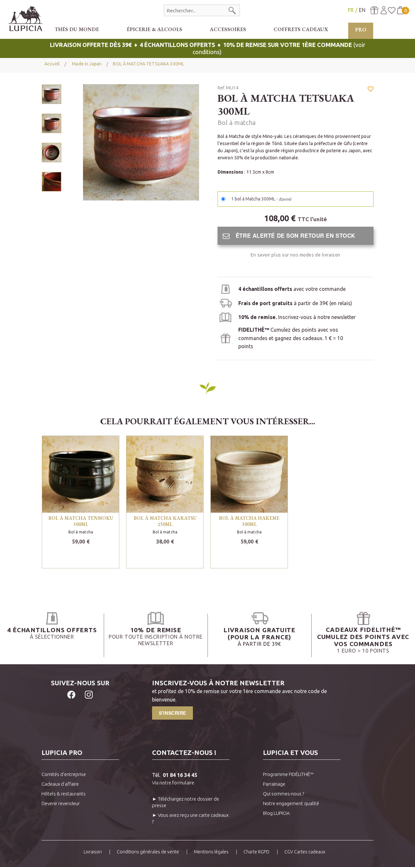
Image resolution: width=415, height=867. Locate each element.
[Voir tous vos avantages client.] (52, 618)
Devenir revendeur (61, 803)
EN (362, 10)
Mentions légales (211, 851)
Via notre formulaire (173, 782)
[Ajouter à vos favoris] (371, 92)
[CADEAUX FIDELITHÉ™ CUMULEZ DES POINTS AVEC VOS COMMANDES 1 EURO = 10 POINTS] (363, 618)
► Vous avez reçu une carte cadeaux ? (190, 818)
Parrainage (274, 784)
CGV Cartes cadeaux (304, 851)
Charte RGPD (256, 851)
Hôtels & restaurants (64, 793)
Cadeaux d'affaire (60, 784)
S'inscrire (172, 713)
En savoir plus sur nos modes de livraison (295, 254)
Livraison (93, 851)
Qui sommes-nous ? (283, 793)
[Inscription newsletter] (225, 317)
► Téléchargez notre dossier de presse (185, 802)
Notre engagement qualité (291, 803)
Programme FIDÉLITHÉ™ (288, 774)
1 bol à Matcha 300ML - (261, 198)
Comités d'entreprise (64, 774)
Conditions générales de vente (148, 851)
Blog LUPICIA (276, 813)
